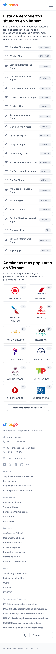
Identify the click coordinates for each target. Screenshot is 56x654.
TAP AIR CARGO (41, 378)
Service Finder (10, 481)
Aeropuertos (9, 516)
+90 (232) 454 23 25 (16, 441)
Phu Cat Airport (17, 180)
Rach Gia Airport (18, 209)
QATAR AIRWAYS (15, 378)
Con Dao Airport (18, 106)
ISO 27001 (8, 592)
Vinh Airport (15, 250)
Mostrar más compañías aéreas (26, 407)
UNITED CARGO (41, 398)
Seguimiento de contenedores (18, 476)
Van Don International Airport (20, 240)
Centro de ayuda (11, 556)
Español (37, 635)
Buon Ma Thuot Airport (21, 47)
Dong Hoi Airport (18, 135)
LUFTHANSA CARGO (41, 359)
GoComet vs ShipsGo (13, 538)
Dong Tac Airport (18, 144)
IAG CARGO (41, 340)
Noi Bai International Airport (23, 162)
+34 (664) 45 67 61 (15, 452)
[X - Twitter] (10, 464)
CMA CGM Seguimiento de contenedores (23, 613)
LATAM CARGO (15, 359)
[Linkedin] (4, 464)
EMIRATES (41, 317)
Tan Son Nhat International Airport (23, 220)
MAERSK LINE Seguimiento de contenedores (25, 609)
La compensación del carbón (17, 490)
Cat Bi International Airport (23, 88)
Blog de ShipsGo (11, 547)
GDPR (6, 582)
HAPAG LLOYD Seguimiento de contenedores (25, 618)
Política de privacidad (13, 578)
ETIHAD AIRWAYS (15, 340)
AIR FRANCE (41, 298)
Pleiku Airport (16, 200)
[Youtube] (27, 464)
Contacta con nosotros (14, 561)
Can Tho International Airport (20, 78)
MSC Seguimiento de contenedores (20, 604)
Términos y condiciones (15, 573)
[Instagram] (21, 464)
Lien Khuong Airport (19, 153)
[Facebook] (16, 464)
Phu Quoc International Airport (21, 190)
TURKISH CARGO (15, 398)
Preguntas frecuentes (14, 552)
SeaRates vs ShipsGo (13, 533)
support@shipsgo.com (16, 458)
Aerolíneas (8, 521)
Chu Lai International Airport (23, 97)
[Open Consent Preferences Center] (25, 635)
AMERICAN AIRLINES (15, 319)
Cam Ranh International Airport (21, 66)
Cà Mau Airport (17, 56)
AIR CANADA (15, 298)
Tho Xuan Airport (18, 230)
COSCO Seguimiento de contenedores (22, 623)
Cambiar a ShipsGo (12, 542)
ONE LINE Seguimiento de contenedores (23, 627)
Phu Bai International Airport (23, 171)
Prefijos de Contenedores (16, 511)
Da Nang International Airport (20, 116)
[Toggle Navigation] (51, 5)
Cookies (7, 587)
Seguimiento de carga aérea (17, 485)
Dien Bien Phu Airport (20, 127)
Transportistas (10, 507)
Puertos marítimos (12, 502)
